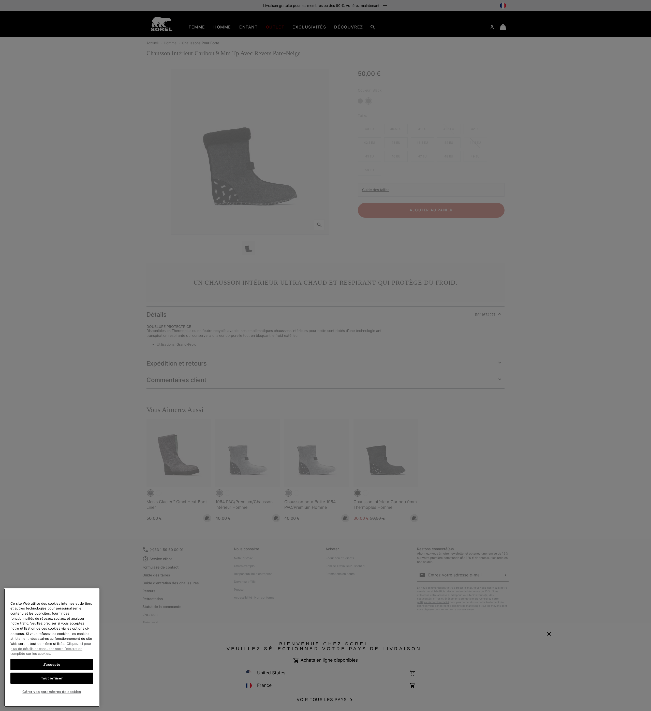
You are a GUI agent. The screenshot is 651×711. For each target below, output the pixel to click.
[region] (51, 647)
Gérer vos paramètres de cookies (51, 691)
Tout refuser (52, 678)
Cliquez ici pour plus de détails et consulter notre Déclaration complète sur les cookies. (50, 648)
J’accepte (52, 664)
